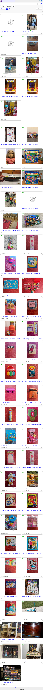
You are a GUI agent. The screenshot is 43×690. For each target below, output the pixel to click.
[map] (9, 9)
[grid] (5, 9)
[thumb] (3, 9)
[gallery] (7, 9)
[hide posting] (20, 33)
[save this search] (42, 4)
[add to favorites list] (1, 33)
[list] (1, 9)
